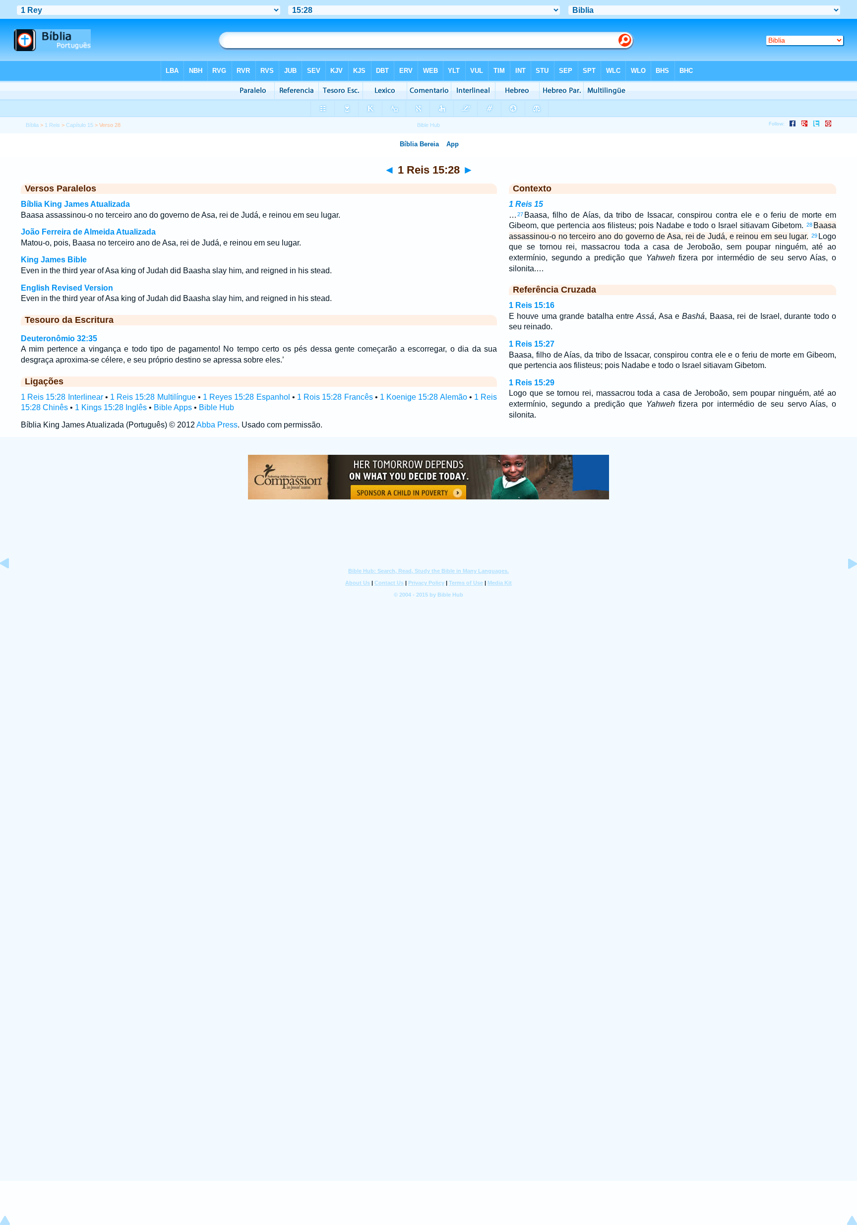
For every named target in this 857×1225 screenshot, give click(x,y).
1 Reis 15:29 (531, 382)
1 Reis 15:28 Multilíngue (153, 397)
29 (814, 236)
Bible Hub (216, 407)
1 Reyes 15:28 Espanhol (246, 397)
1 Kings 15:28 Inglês (111, 407)
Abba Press (217, 425)
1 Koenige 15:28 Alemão (423, 397)
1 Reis (52, 125)
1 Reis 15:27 (531, 344)
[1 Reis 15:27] (12, 586)
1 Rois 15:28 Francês (335, 397)
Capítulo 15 (79, 125)
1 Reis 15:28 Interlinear (62, 397)
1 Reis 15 (526, 204)
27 (520, 214)
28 (809, 225)
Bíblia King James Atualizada (75, 204)
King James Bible (54, 259)
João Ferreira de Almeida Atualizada (88, 232)
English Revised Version (67, 288)
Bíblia (32, 125)
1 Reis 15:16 (531, 305)
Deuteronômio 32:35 (59, 338)
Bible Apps (173, 407)
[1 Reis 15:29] (844, 586)
